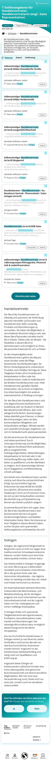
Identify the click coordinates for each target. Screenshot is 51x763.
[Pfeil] (11, 25)
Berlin (7, 733)
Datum (19, 58)
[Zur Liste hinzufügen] (46, 62)
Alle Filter (7, 28)
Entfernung (30, 58)
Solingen (12, 33)
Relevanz (9, 58)
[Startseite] (3, 33)
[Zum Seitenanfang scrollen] (43, 746)
